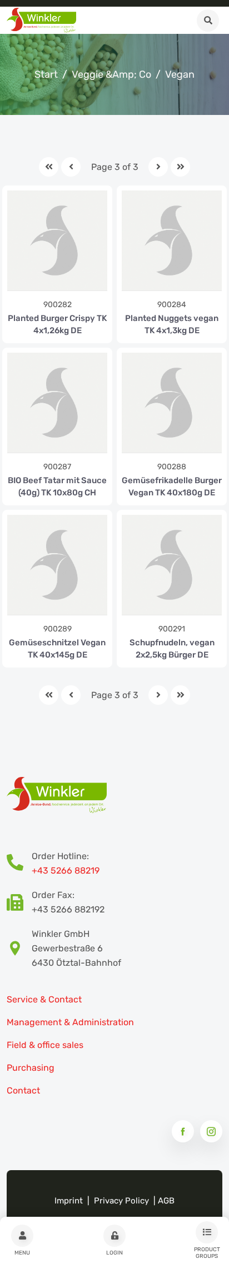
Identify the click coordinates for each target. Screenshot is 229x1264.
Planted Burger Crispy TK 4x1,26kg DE (57, 324)
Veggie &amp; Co (111, 74)
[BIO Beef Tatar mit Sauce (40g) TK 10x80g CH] (57, 403)
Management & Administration (70, 1022)
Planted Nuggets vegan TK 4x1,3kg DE (171, 324)
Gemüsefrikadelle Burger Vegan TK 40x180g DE (172, 486)
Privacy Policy (121, 1201)
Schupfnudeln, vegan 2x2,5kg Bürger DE (172, 649)
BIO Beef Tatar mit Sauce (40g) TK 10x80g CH (57, 486)
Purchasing (30, 1067)
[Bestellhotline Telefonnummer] (19, 863)
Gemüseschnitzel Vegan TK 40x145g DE (57, 649)
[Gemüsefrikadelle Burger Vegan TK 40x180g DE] (172, 403)
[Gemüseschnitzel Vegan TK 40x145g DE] (57, 565)
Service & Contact (44, 999)
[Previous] (71, 167)
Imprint (68, 1201)
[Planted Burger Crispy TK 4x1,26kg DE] (57, 240)
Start (46, 74)
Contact (23, 1090)
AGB (166, 1201)
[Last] (180, 167)
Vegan (180, 74)
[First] (48, 167)
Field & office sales (45, 1045)
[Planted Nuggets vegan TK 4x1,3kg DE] (172, 240)
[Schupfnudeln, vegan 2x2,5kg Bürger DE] (172, 565)
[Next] (158, 167)
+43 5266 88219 (65, 870)
